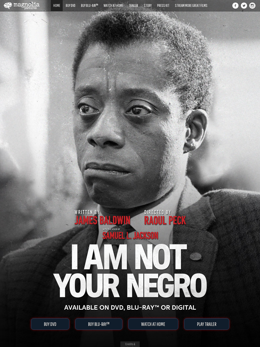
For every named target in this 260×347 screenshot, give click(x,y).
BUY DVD (50, 324)
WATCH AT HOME (153, 324)
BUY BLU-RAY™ (98, 324)
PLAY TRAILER (206, 324)
